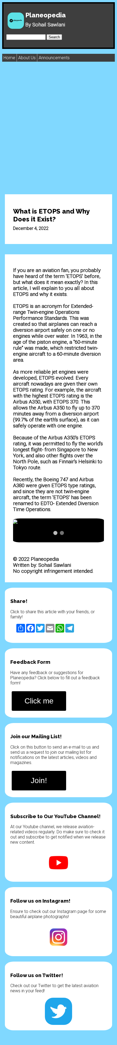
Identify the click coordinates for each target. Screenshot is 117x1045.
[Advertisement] (58, 127)
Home (9, 57)
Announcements (54, 57)
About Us (27, 57)
